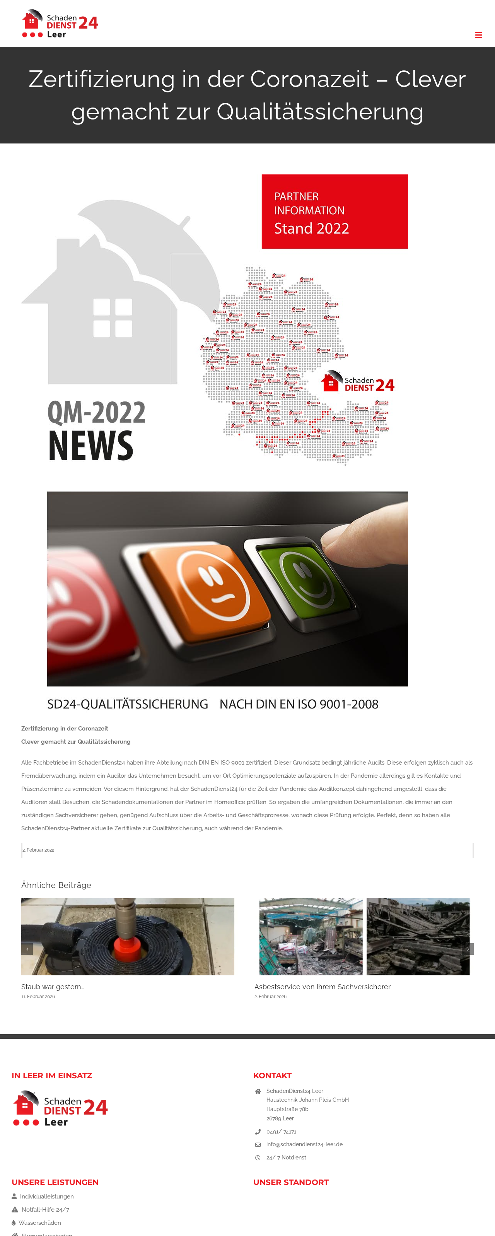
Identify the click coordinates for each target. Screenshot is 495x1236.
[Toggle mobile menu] (479, 35)
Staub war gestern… (52, 987)
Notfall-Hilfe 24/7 (44, 1209)
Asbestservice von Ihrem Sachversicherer (322, 987)
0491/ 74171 (281, 1131)
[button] (27, 949)
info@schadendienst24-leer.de (304, 1144)
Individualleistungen (46, 1196)
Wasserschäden (39, 1222)
